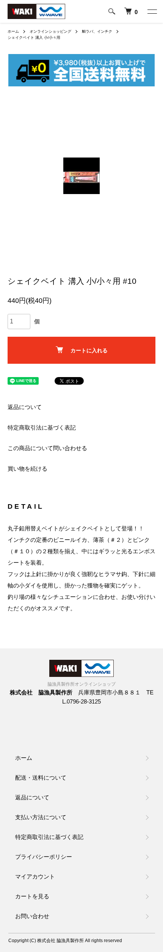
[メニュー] (151, 11)
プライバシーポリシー (43, 856)
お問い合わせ (32, 916)
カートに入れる (89, 350)
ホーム (13, 31)
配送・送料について (40, 777)
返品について (25, 407)
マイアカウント (35, 876)
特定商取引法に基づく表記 (42, 427)
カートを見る (32, 896)
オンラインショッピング (50, 31)
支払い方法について (40, 817)
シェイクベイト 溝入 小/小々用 (34, 37)
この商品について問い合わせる (47, 448)
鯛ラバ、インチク (97, 31)
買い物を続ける (27, 468)
